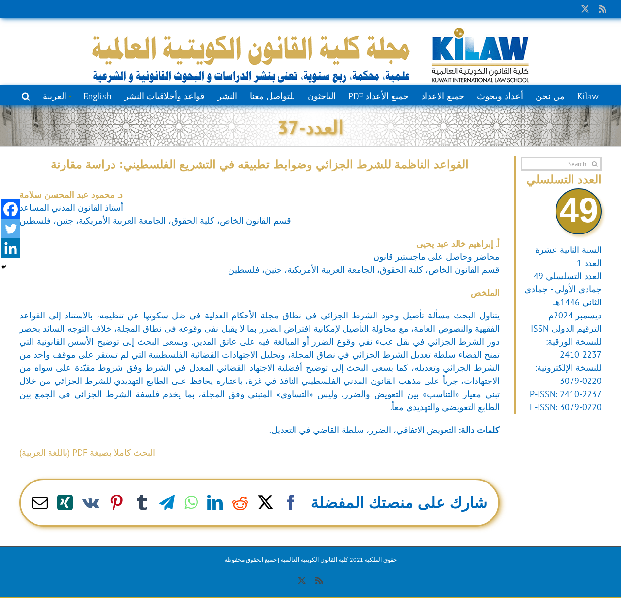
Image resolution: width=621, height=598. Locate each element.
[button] (26, 95)
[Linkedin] (10, 248)
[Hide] (4, 267)
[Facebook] (10, 209)
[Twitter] (10, 228)
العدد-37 (310, 127)
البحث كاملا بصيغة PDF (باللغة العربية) (87, 452)
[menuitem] (56, 95)
